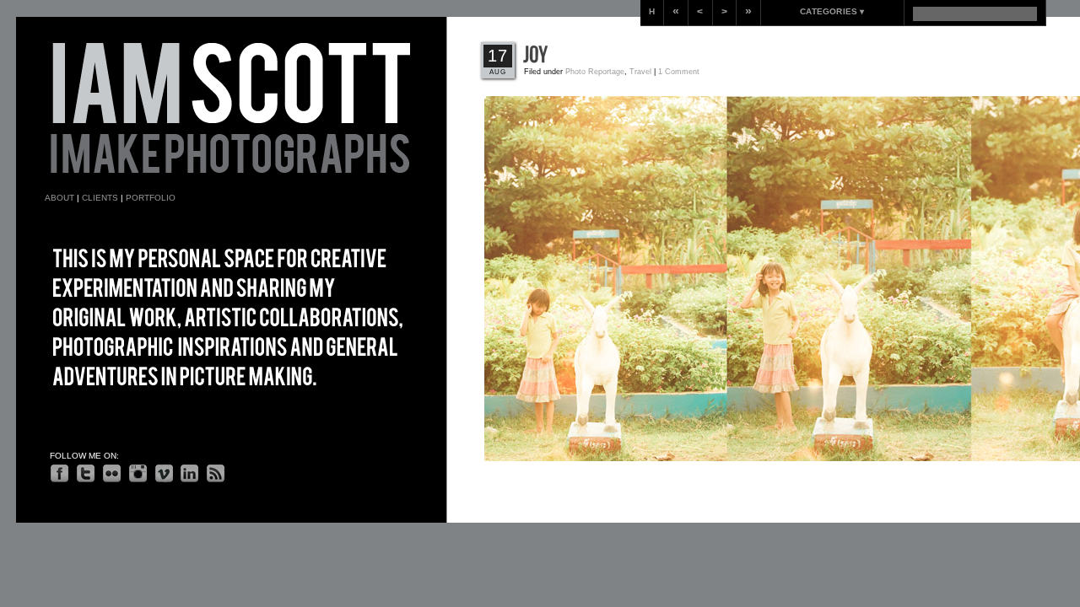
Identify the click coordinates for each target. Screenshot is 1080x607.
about (59, 197)
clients (100, 197)
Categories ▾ (832, 11)
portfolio (151, 197)
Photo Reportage (594, 71)
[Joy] (535, 55)
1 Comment (678, 71)
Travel (640, 71)
